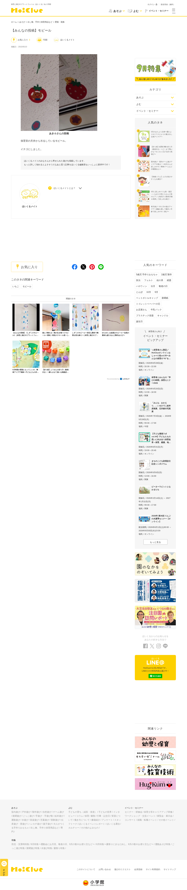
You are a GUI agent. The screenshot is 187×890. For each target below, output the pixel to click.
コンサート (130, 820)
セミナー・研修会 (133, 812)
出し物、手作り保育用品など (40, 22)
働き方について (82, 820)
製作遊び (36, 812)
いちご (15, 286)
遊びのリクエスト (122, 869)
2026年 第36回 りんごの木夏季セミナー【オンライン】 (161, 519)
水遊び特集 (46, 848)
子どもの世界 (105, 812)
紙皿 (169, 280)
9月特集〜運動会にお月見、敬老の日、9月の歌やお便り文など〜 (63, 844)
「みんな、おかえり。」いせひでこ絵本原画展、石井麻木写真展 (161, 407)
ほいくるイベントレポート (92, 824)
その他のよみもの (89, 828)
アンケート (107, 820)
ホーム (14, 22)
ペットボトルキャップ (147, 298)
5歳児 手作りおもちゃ (147, 274)
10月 (148, 292)
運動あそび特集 (162, 844)
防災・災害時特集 (20, 844)
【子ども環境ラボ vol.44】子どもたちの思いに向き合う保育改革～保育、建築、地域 (161, 438)
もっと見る (155, 542)
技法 (138, 280)
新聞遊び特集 (33, 848)
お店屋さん (141, 309)
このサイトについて (86, 869)
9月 (156, 292)
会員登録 (138, 869)
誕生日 (139, 321)
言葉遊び (44, 820)
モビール (27, 286)
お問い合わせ (105, 869)
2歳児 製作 (166, 274)
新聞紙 (165, 298)
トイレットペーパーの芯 (148, 304)
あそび (22, 22)
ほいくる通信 (113, 824)
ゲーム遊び (58, 812)
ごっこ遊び (28, 816)
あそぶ (140, 97)
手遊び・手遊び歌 (44, 816)
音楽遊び (34, 820)
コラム (80, 816)
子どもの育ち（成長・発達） (82, 812)
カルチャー (73, 828)
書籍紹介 (95, 820)
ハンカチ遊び (34, 824)
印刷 (45, 40)
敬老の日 (163, 286)
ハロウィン (141, 286)
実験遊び (55, 820)
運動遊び (15, 820)
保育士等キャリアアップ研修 (158, 812)
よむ (138, 104)
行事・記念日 (103, 816)
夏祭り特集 (59, 848)
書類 (93, 816)
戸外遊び (26, 812)
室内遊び (15, 812)
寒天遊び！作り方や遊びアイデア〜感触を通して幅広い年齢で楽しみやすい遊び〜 (161, 209)
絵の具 (160, 280)
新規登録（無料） (168, 4)
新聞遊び (16, 816)
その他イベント (166, 820)
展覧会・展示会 (164, 816)
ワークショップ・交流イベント (140, 816)
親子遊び (47, 824)
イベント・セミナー (147, 111)
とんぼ (139, 292)
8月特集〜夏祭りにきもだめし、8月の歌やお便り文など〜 (124, 844)
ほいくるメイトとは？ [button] (64, 188)
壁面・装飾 (59, 22)
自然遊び (47, 812)
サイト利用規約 (153, 869)
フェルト (148, 280)
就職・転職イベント (147, 820)
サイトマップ (170, 869)
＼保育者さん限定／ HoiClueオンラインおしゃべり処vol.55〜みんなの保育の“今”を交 (161, 354)
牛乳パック (156, 309)
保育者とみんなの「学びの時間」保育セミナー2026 (161, 380)
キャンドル (162, 315)
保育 (87, 816)
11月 (153, 286)
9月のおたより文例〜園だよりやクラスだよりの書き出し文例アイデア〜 (161, 134)
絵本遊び (59, 816)
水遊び (25, 820)
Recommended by (113, 379)
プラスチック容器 (145, 315)
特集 (14, 840)
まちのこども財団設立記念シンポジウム (161, 462)
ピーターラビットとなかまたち (161, 488)
